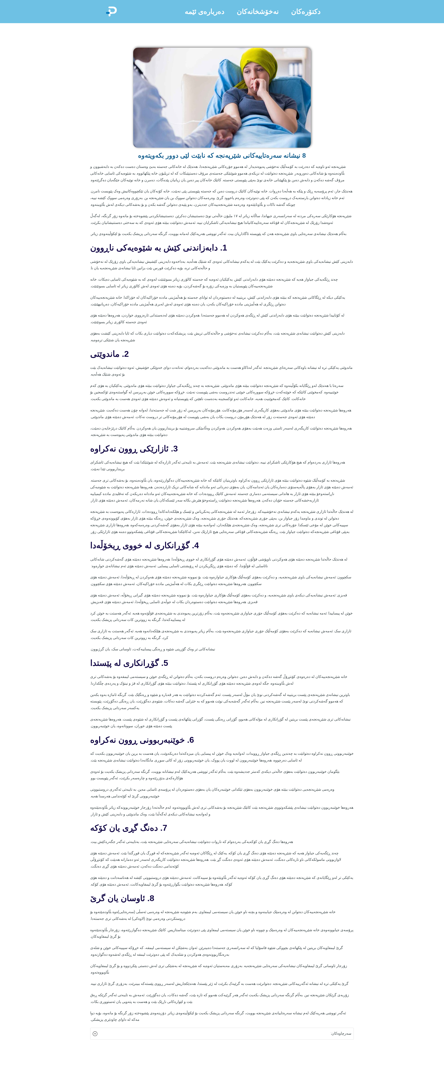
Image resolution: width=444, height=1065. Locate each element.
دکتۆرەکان (306, 11)
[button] (222, 1033)
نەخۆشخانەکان (258, 11)
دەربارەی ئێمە (204, 11)
